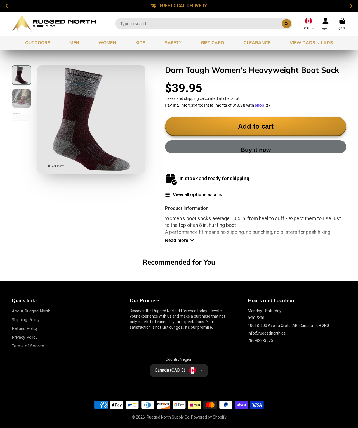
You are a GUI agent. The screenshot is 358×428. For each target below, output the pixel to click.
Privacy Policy (24, 337)
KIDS (140, 42)
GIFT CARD (212, 42)
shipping (191, 98)
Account (326, 24)
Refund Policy (25, 328)
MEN (74, 42)
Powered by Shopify (209, 417)
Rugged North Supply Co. (168, 417)
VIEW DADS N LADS (311, 42)
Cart (342, 24)
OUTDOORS (37, 42)
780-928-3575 (260, 340)
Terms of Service (28, 345)
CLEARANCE (257, 42)
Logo (54, 24)
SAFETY (173, 42)
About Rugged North (31, 311)
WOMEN (107, 42)
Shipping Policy (25, 319)
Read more (176, 240)
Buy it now (256, 149)
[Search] (286, 23)
